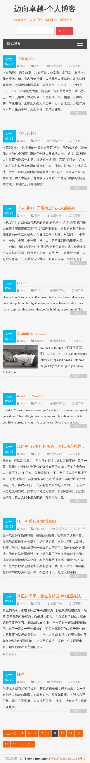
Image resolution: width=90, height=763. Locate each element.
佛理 (21, 674)
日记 (37, 453)
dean (22, 65)
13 (6, 744)
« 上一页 (11, 733)
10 (62, 733)
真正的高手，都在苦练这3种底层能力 (49, 596)
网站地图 (11, 758)
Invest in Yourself (31, 396)
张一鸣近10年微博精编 (36, 521)
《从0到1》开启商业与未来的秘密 (46, 208)
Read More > (77, 113)
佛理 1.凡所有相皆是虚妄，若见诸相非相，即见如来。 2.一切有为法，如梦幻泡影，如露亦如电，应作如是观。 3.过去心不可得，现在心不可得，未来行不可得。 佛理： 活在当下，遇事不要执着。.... (45, 698)
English (39, 290)
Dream (22, 283)
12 (79, 733)
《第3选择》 (27, 133)
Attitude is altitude (31, 333)
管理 (37, 603)
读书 (37, 65)
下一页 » (27, 744)
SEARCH (64, 31)
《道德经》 (26, 58)
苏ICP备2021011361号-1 (68, 758)
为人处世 (40, 528)
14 (15, 744)
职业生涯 (11, 654)
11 (70, 733)
